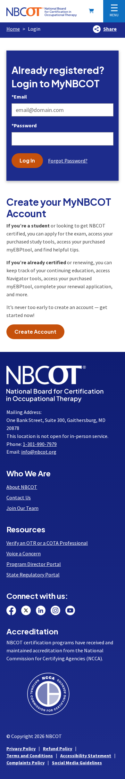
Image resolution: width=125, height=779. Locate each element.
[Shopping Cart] (92, 11)
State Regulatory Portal (33, 574)
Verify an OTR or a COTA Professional (47, 543)
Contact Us (18, 497)
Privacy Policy (21, 748)
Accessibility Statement (85, 756)
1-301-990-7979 (40, 444)
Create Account (35, 331)
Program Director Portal (33, 564)
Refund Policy (57, 748)
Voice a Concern (23, 553)
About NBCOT (21, 487)
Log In (27, 160)
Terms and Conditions (29, 756)
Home (13, 29)
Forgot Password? (68, 160)
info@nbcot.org (38, 452)
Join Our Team (22, 508)
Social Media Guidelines (77, 763)
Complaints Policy (25, 763)
